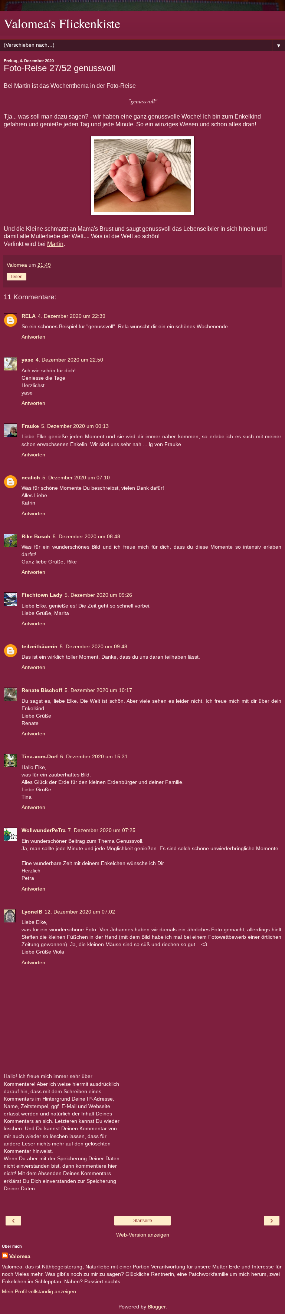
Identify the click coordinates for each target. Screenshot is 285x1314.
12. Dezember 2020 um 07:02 (80, 912)
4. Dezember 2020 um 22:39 (71, 316)
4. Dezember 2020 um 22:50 (69, 360)
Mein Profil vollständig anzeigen (39, 1291)
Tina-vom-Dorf (40, 756)
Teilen (16, 276)
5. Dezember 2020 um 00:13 (75, 426)
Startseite (142, 1220)
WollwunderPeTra (44, 830)
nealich (31, 477)
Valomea (19, 1256)
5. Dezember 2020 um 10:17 (98, 690)
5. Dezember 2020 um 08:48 (86, 536)
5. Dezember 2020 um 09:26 (98, 595)
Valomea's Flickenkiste (62, 23)
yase (27, 360)
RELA (29, 316)
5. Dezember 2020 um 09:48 (93, 646)
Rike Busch (36, 536)
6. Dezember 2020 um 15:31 (94, 756)
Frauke (30, 426)
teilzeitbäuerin (40, 646)
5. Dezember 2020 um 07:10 (76, 477)
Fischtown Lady (42, 595)
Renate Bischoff (42, 690)
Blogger (157, 1307)
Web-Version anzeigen (142, 1235)
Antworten (33, 337)
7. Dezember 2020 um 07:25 (101, 830)
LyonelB (32, 912)
